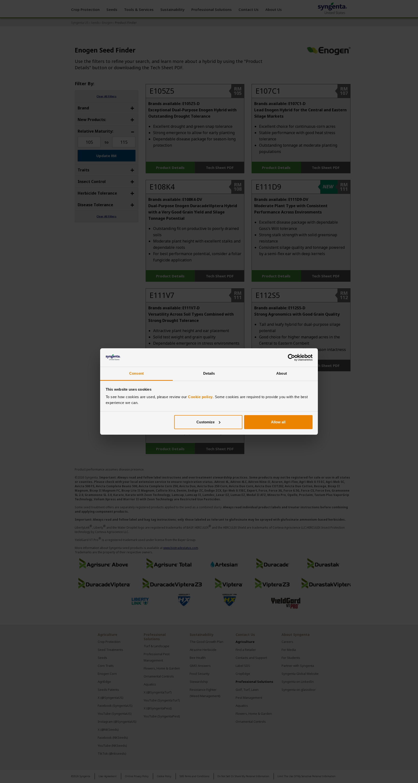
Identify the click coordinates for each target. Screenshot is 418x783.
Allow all (278, 422)
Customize (205, 422)
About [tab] (281, 373)
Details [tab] (209, 373)
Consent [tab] (136, 373)
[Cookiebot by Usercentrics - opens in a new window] (291, 357)
